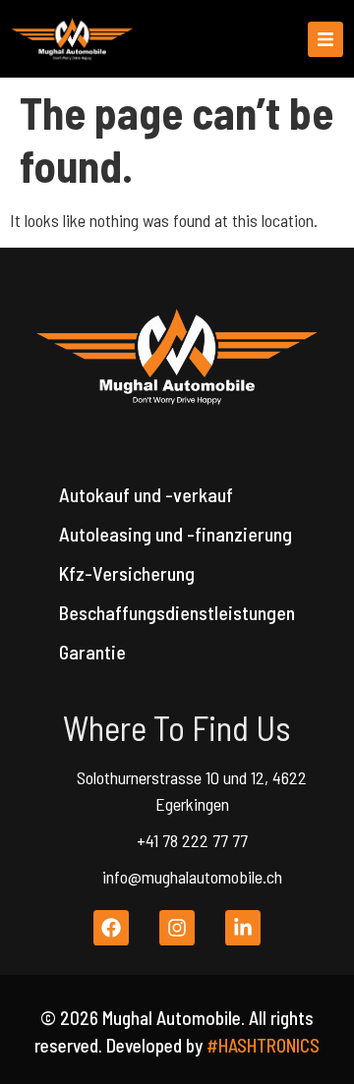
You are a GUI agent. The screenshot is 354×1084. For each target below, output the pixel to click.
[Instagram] (177, 927)
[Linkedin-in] (243, 927)
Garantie (92, 651)
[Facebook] (111, 927)
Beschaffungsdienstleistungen (177, 612)
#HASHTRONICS (263, 1045)
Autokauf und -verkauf (146, 494)
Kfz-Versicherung (127, 573)
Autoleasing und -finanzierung (175, 533)
